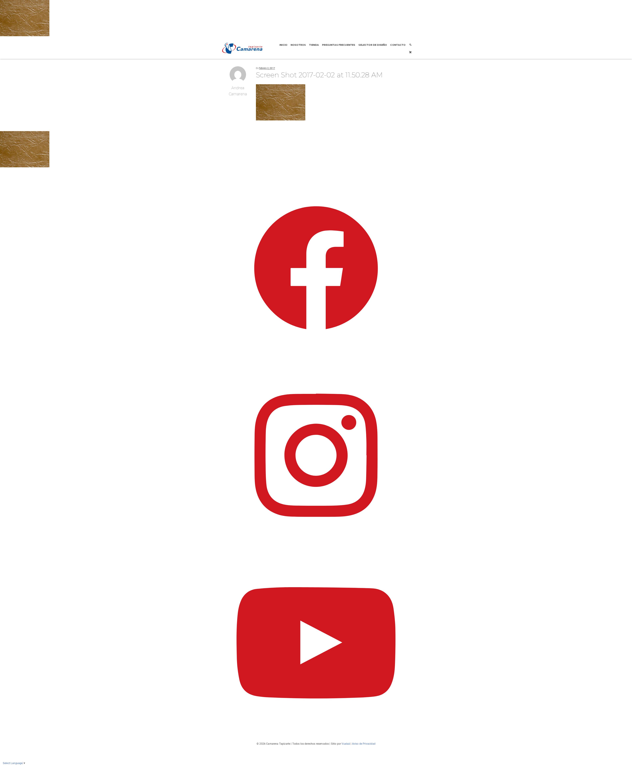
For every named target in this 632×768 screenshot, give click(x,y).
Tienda (314, 44)
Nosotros (298, 44)
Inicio (283, 44)
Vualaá (346, 743)
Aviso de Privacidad (363, 743)
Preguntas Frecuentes (338, 44)
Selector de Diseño (372, 44)
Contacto (398, 44)
